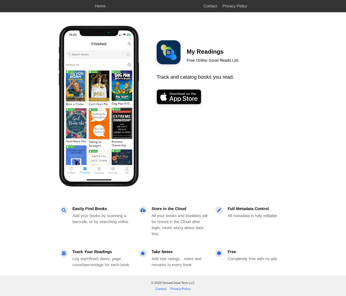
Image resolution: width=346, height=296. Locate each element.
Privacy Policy (234, 6)
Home (100, 6)
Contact (210, 6)
